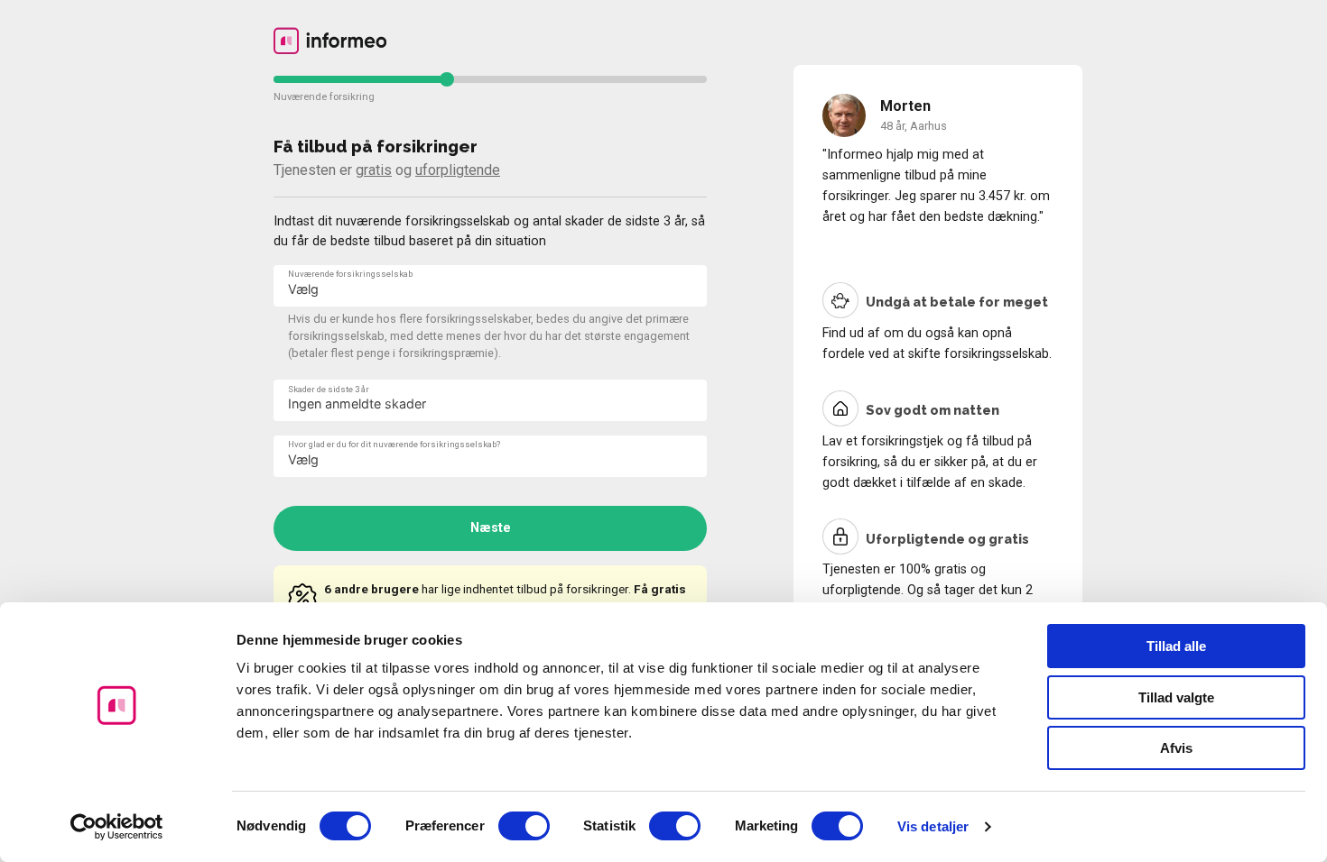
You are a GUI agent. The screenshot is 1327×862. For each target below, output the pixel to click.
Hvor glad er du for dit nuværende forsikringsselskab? (394, 444)
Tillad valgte (1176, 697)
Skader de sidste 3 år (328, 389)
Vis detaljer (933, 826)
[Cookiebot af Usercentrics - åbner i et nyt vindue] (117, 826)
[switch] (524, 826)
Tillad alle (1176, 646)
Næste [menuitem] (490, 528)
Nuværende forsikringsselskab (350, 274)
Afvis (1176, 748)
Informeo (330, 40)
